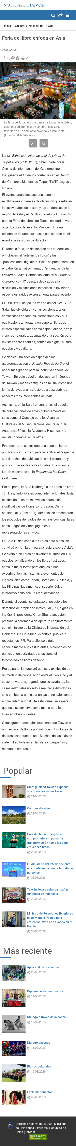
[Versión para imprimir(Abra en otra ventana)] (23, 58)
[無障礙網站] (38, 1136)
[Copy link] (28, 58)
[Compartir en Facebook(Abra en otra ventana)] (4, 58)
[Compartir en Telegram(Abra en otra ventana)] (17, 58)
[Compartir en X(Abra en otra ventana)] (8, 58)
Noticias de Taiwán (41, 25)
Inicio (7, 25)
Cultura (20, 25)
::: (4, 2)
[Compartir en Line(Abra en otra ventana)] (12, 58)
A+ (43, 143)
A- (32, 143)
